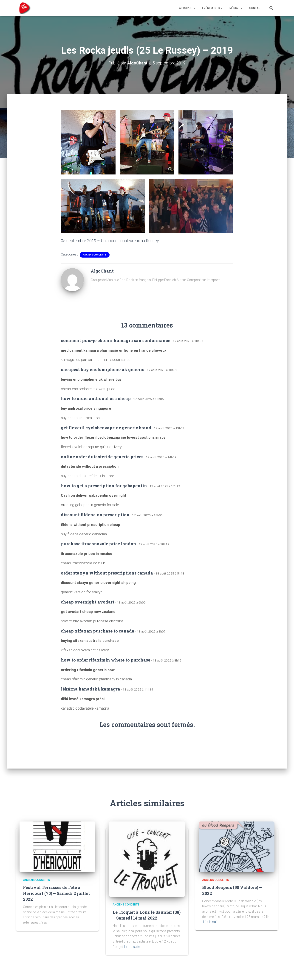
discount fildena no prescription (95, 514)
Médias (234, 8)
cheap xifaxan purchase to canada (97, 631)
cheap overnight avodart (87, 602)
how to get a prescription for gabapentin (104, 485)
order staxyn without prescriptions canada (107, 573)
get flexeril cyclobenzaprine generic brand (106, 427)
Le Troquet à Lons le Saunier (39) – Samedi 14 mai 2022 (147, 915)
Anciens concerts (94, 254)
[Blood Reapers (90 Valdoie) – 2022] (236, 846)
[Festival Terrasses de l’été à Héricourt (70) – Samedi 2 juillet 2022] (57, 846)
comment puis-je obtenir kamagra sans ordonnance (115, 340)
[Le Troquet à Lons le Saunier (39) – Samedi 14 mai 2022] (147, 859)
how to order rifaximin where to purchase (105, 660)
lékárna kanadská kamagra (90, 689)
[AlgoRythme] (24, 8)
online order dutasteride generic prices (102, 456)
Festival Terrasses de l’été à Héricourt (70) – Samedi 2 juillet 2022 (56, 893)
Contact (255, 8)
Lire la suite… (133, 947)
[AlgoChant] (72, 279)
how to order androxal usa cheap (96, 398)
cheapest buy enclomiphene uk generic (102, 369)
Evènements (211, 8)
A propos (186, 8)
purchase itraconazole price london (98, 543)
